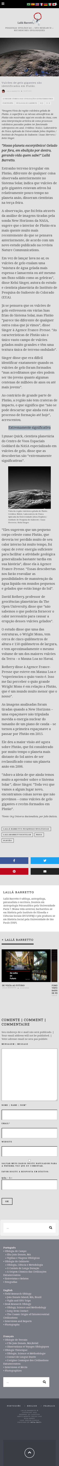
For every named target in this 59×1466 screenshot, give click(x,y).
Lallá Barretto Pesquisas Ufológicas (26, 829)
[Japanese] (54, 4)
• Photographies (12, 1370)
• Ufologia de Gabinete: (16, 1261)
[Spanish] (33, 4)
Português (8, 103)
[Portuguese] (29, 4)
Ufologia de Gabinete (26, 103)
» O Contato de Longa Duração (21, 1268)
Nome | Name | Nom (14, 1105)
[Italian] (50, 4)
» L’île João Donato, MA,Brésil (20, 1343)
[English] (37, 4)
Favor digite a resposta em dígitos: (25, 1171)
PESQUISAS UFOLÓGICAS (18, 28)
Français (49, 1406)
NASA (39, 835)
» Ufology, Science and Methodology (24, 1307)
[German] (46, 4)
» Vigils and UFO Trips (17, 1300)
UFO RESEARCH (43, 28)
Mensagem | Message (15, 1044)
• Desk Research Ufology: (17, 1303)
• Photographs (11, 1324)
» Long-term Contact (15, 1310)
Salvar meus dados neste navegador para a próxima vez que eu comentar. (29, 1164)
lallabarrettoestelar (17, 835)
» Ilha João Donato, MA (17, 1254)
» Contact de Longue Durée (19, 1356)
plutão (7, 840)
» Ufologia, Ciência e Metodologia (23, 1264)
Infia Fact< (36, 1422)
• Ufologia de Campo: (15, 1251)
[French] (41, 4)
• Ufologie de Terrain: (15, 1339)
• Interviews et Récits (15, 1367)
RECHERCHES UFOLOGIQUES (29, 30)
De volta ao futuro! (13, 985)
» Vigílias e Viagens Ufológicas (21, 1257)
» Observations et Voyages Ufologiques (26, 1346)
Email (6, 1123)
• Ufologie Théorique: (15, 1350)
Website (7, 1142)
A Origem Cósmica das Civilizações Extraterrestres (28, 99)
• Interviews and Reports (17, 1321)
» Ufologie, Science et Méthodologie (24, 1353)
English (32, 1406)
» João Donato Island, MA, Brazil (22, 1297)
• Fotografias (10, 1281)
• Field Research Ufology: (17, 1293)
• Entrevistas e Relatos (16, 1278)
